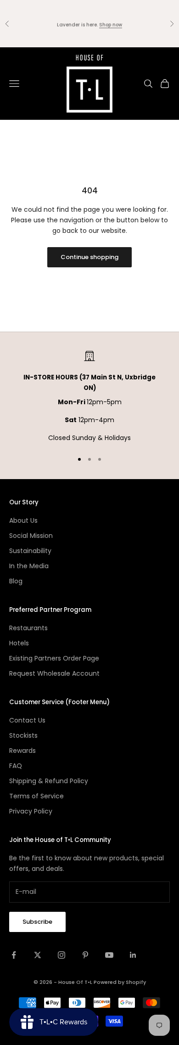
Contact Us (27, 720)
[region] (89, 396)
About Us (23, 520)
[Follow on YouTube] (109, 955)
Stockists (23, 735)
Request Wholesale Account (54, 673)
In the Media (29, 566)
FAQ (15, 765)
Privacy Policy (30, 811)
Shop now (110, 23)
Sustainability (30, 550)
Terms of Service (36, 796)
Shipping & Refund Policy (48, 780)
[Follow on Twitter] (37, 955)
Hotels (19, 643)
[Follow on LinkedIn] (133, 955)
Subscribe (37, 921)
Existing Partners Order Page (54, 658)
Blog (15, 581)
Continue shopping (89, 257)
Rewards (22, 750)
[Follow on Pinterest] (85, 955)
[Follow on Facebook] (13, 955)
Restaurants (28, 628)
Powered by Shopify (120, 982)
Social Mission (31, 535)
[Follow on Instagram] (61, 955)
